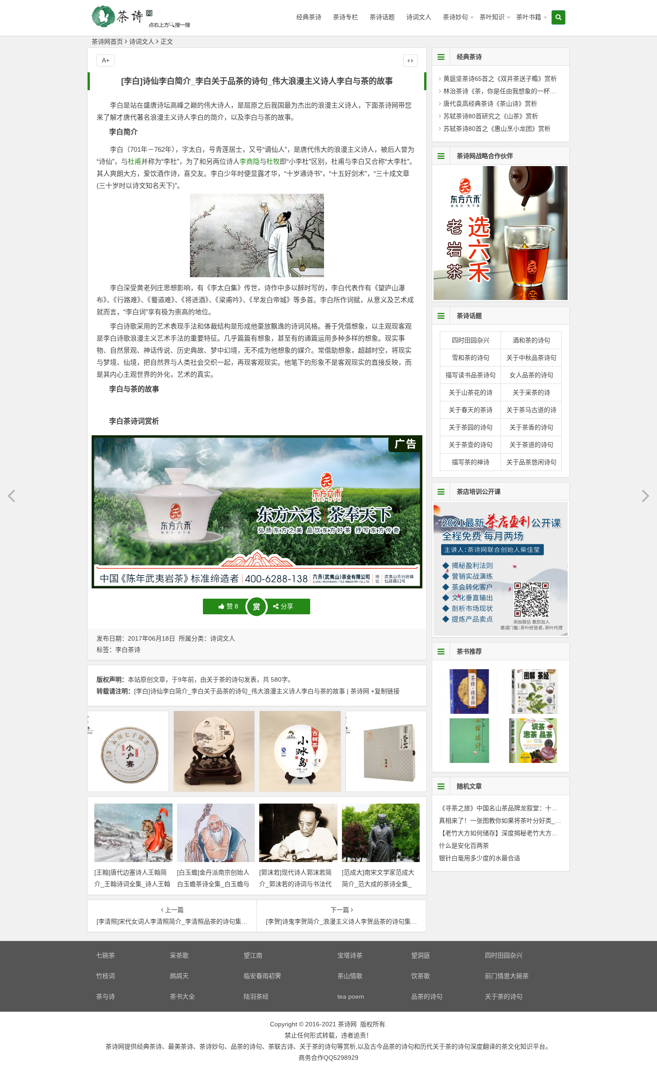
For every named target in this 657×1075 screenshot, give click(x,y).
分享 (287, 606)
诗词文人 (418, 17)
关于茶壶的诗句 (471, 444)
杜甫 (134, 161)
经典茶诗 (308, 17)
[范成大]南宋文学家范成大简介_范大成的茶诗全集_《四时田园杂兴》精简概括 (379, 883)
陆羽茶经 (256, 996)
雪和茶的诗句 (470, 357)
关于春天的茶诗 (471, 409)
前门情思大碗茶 (507, 975)
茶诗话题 (382, 17)
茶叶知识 (492, 17)
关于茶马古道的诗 (531, 409)
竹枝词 (105, 975)
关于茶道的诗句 (531, 444)
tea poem (350, 996)
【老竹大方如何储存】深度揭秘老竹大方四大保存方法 (514, 833)
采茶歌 (179, 955)
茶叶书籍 (528, 17)
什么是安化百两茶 (464, 845)
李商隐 (250, 161)
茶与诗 (105, 996)
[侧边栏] (410, 60)
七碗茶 (105, 955)
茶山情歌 (349, 975)
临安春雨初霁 (262, 975)
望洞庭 (420, 955)
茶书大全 (182, 996)
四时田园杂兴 (470, 340)
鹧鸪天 (179, 975)
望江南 (253, 955)
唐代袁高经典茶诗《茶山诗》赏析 (490, 103)
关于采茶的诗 (531, 392)
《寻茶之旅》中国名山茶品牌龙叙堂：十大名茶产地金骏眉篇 (523, 808)
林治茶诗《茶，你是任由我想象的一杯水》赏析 (509, 91)
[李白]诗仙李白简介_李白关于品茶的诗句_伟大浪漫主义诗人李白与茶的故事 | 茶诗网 (251, 691)
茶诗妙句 (455, 17)
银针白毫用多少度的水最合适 (479, 858)
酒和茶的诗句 (531, 340)
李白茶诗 (127, 649)
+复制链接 (384, 691)
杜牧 (273, 161)
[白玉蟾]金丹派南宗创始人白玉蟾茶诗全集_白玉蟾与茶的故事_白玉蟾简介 (213, 883)
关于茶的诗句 (225, 679)
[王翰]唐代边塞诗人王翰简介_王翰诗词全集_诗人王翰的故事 (132, 883)
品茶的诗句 (426, 996)
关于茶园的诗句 (471, 427)
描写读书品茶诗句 (471, 375)
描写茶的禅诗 (470, 462)
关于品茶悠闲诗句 (531, 462)
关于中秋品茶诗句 (531, 357)
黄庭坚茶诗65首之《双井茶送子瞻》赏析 (500, 78)
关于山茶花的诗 (471, 392)
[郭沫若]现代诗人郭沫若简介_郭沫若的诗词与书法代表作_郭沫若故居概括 (295, 883)
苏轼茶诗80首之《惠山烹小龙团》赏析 (497, 128)
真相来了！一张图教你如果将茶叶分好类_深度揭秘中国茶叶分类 (528, 820)
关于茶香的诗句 (531, 427)
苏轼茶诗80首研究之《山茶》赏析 (490, 116)
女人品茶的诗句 (531, 375)
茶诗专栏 (345, 17)
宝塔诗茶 (349, 955)
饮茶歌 (420, 975)
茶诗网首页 (107, 41)
